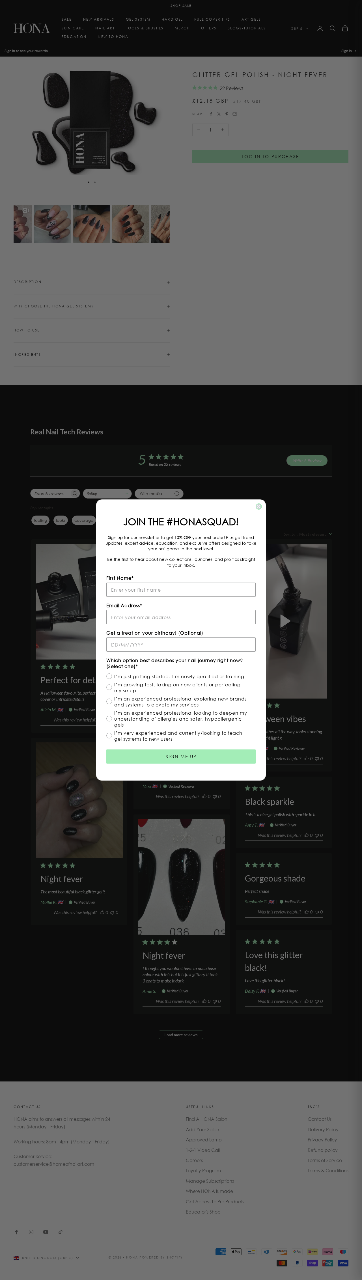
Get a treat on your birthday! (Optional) (154, 633)
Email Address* (124, 605)
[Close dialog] (259, 506)
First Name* (120, 578)
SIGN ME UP (181, 756)
